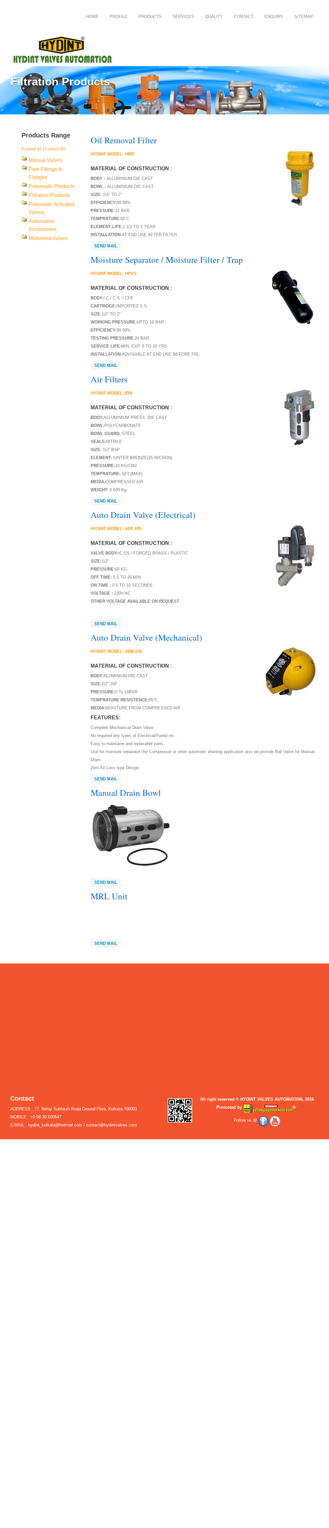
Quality (214, 16)
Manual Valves (45, 160)
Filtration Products (49, 195)
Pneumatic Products (52, 186)
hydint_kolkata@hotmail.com (55, 1125)
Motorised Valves (48, 238)
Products (150, 16)
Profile (119, 16)
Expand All (31, 149)
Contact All (55, 149)
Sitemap (303, 16)
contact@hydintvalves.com (111, 1125)
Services (183, 16)
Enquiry (273, 16)
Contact (243, 16)
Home (92, 16)
